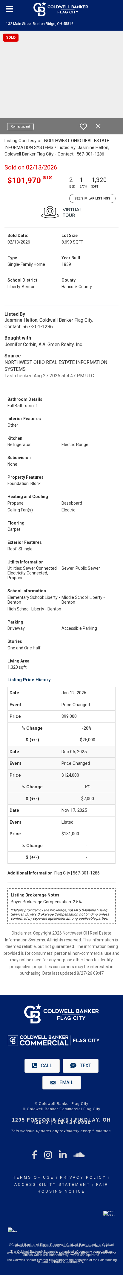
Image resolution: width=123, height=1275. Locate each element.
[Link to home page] (61, 9)
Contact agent (20, 126)
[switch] (83, 126)
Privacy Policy (83, 1177)
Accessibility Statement (52, 1185)
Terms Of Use (33, 1177)
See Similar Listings (92, 198)
